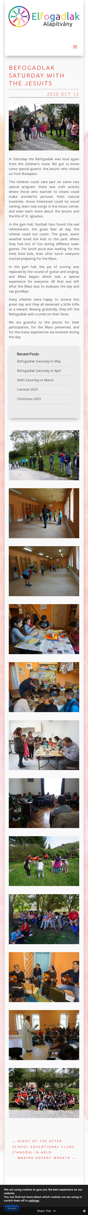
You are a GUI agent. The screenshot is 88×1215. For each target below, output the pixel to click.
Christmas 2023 (29, 399)
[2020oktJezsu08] (44, 886)
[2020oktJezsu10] (44, 944)
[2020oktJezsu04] (44, 712)
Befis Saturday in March (35, 380)
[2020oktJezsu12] (44, 1060)
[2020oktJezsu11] (44, 1002)
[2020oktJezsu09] (44, 1118)
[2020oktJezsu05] (44, 770)
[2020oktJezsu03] (44, 596)
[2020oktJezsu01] (44, 480)
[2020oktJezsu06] (44, 828)
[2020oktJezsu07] (44, 654)
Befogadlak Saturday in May (39, 361)
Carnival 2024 (27, 389)
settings (34, 1201)
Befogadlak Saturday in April (39, 370)
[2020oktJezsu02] (44, 538)
